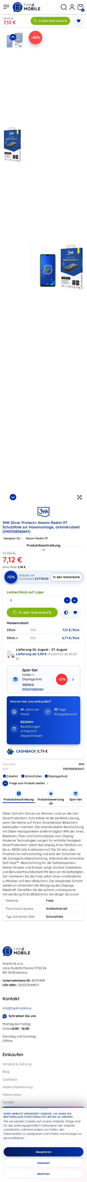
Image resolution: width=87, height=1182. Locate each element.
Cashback (10, 1079)
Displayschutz (58, 776)
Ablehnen (43, 1173)
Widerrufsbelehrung (18, 1087)
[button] (13, 77)
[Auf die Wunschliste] (78, 21)
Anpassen (43, 1162)
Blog (6, 1072)
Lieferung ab (31, 654)
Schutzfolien (33, 776)
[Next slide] (13, 497)
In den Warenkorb (53, 21)
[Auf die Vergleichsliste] (66, 613)
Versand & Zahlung (17, 1064)
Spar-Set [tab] (75, 799)
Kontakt (8, 1102)
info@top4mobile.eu (17, 1008)
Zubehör (12, 776)
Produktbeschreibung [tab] (19, 799)
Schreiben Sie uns (22, 1016)
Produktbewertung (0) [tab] (51, 801)
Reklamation (12, 1095)
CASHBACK (26, 751)
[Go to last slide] (13, 37)
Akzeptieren (44, 1152)
